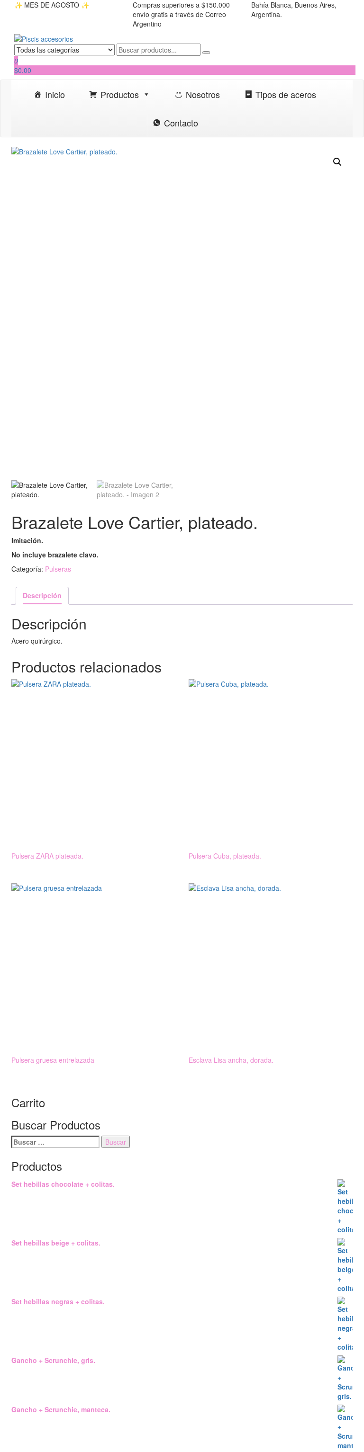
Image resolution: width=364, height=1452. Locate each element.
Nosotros (203, 94)
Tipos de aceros (285, 94)
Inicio (55, 94)
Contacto (181, 123)
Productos (119, 94)
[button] (337, 161)
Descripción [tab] (42, 595)
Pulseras (58, 569)
